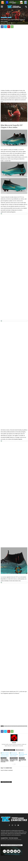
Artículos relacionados (9, 749)
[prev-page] (13, 764)
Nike (16, 726)
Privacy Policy (19, 839)
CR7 (8, 726)
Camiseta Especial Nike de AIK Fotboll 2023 (22, 760)
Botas (6, 726)
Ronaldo (25, 726)
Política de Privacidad (13, 839)
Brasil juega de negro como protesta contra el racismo (14, 760)
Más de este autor (19, 749)
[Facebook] (2, 26)
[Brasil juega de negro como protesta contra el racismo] (14, 755)
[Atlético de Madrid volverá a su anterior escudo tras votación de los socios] (5, 755)
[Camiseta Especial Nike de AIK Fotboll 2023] (23, 755)
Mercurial (12, 726)
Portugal (20, 726)
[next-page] (15, 764)
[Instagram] (12, 825)
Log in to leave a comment (7, 770)
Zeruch (14, 742)
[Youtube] (18, 825)
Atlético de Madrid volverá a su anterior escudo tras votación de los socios (4, 760)
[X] (5, 26)
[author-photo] (14, 737)
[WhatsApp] (12, 26)
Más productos (4, 17)
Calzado (9, 17)
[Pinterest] (8, 26)
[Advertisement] (14, 45)
